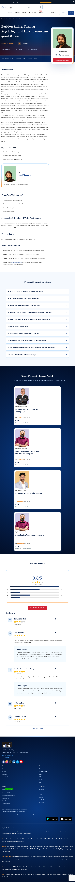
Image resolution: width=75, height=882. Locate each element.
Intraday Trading (17, 856)
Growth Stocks (9, 849)
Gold (9, 861)
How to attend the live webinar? (18, 326)
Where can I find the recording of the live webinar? (24, 298)
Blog (40, 782)
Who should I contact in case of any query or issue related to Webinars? (30, 312)
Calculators (41, 791)
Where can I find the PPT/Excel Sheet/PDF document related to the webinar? (32, 347)
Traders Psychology (59, 849)
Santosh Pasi (19, 833)
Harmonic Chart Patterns (46, 838)
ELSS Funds (59, 859)
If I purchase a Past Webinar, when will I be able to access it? (27, 340)
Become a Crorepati (11, 877)
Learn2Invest (41, 802)
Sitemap (40, 779)
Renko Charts (46, 849)
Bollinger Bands (56, 856)
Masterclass (4, 774)
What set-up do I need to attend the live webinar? (23, 333)
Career (7, 789)
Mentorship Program (20, 12)
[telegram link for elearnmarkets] (17, 761)
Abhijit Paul (42, 831)
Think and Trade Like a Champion (51, 866)
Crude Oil (52, 849)
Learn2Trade (41, 799)
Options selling (44, 846)
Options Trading (9, 838)
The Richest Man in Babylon (37, 866)
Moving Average (67, 849)
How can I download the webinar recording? (22, 355)
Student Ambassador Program (8, 795)
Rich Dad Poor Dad (15, 866)
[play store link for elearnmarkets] (52, 818)
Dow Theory (17, 838)
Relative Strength (58, 846)
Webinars (4, 771)
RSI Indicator (49, 856)
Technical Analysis (8, 43)
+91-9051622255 (5, 758)
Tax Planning (66, 846)
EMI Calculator (23, 874)
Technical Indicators (31, 859)
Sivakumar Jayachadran (54, 831)
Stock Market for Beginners (34, 838)
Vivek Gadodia (69, 831)
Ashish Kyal (29, 831)
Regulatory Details (6, 803)
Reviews (40, 774)
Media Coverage (42, 776)
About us (41, 769)
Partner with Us (5, 798)
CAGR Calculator (9, 874)
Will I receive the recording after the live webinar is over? (26, 291)
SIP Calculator (16, 874)
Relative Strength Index (29, 849)
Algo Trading (55, 838)
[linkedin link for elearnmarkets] (14, 761)
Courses (9, 12)
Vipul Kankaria (25, 175)
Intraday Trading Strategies (22, 846)
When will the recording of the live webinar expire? (24, 305)
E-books (40, 794)
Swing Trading (33, 856)
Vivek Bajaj (14, 831)
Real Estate (4, 861)
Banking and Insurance (68, 859)
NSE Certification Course (18, 841)
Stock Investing (23, 838)
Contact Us (4, 800)
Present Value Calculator (51, 874)
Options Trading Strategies (35, 846)
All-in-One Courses (6, 776)
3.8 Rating (25, 43)
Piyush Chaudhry (12, 833)
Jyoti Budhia (62, 831)
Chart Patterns (46, 859)
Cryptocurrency (8, 841)
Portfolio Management (18, 849)
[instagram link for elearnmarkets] (7, 761)
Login (63, 12)
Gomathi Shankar (27, 833)
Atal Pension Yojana (61, 874)
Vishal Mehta (5, 833)
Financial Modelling (41, 856)
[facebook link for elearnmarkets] (3, 761)
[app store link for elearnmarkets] (66, 818)
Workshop (41, 11)
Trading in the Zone (15, 869)
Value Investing (22, 859)
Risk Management (38, 849)
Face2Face (41, 797)
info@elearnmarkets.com (7, 755)
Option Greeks (52, 859)
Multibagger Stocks (6, 851)
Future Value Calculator (40, 874)
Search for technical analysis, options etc (25, 7)
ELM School (32, 12)
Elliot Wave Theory (63, 838)
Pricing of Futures (64, 856)
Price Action (51, 846)
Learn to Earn (24, 869)
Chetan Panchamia (22, 831)
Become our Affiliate (6, 792)
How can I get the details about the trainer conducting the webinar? (29, 319)
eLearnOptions (31, 874)
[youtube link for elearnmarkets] (21, 761)
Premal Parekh (36, 831)
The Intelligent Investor (25, 866)
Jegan (47, 831)
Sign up (71, 12)
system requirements (16, 262)
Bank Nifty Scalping (11, 846)
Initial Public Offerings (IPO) (12, 859)
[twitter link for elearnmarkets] (10, 761)
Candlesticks (39, 859)
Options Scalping (25, 856)
